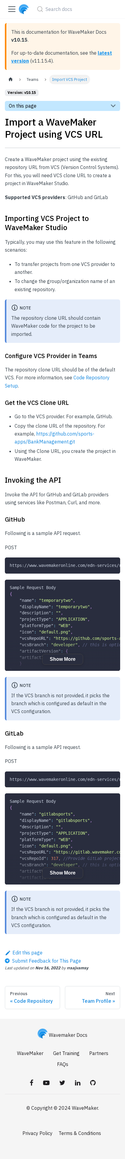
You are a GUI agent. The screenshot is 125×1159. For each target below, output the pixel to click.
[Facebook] (31, 1083)
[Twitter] (62, 1083)
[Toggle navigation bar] (11, 9)
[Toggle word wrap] (101, 565)
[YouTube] (46, 1083)
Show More (63, 659)
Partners (98, 1053)
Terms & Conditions (80, 1133)
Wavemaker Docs (68, 1035)
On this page (22, 106)
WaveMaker (30, 1053)
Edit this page (27, 953)
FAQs (62, 1064)
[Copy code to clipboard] (113, 565)
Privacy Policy (37, 1133)
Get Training (66, 1053)
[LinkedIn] (77, 1083)
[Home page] (10, 79)
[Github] (93, 1083)
